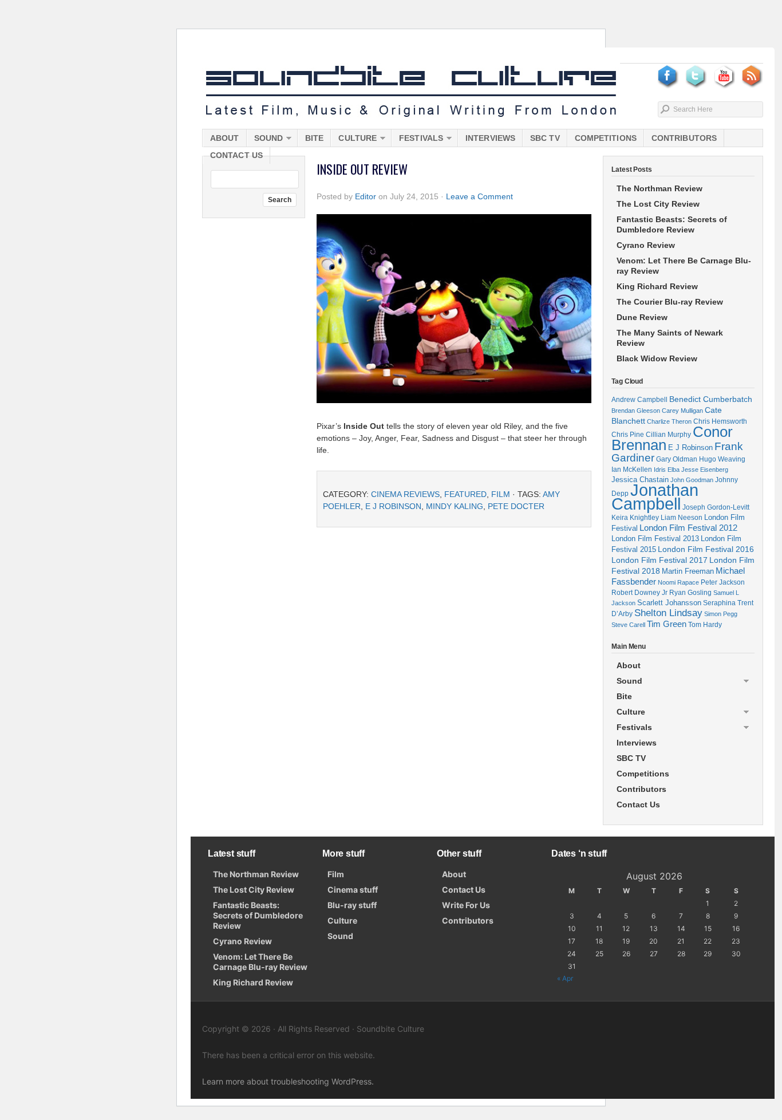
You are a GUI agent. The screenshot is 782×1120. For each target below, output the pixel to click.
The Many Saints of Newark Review (670, 338)
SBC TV (545, 138)
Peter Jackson (723, 582)
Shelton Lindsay (668, 613)
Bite (314, 138)
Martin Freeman (688, 571)
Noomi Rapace (678, 582)
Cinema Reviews (405, 494)
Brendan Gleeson (635, 410)
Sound (265, 140)
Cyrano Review (646, 245)
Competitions (606, 138)
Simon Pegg (720, 613)
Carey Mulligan (682, 410)
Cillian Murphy (668, 435)
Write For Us (466, 905)
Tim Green (666, 624)
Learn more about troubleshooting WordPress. (288, 1081)
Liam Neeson (681, 518)
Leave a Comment (479, 196)
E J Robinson (393, 506)
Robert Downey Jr (639, 593)
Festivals (417, 140)
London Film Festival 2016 (706, 549)
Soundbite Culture (411, 91)
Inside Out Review (362, 169)
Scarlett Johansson (669, 602)
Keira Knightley (635, 517)
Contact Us (236, 155)
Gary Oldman (676, 459)
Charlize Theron (669, 421)
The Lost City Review (658, 203)
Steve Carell (628, 624)
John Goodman (691, 479)
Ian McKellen (631, 470)
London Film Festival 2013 (655, 538)
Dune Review (642, 317)
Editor (365, 196)
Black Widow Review (657, 358)
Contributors (684, 138)
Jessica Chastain (640, 479)
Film (500, 494)
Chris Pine (627, 434)
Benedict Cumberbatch (710, 399)
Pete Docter (516, 506)
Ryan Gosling (690, 593)
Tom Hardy (705, 625)
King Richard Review (657, 286)
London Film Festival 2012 (688, 528)
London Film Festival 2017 (659, 560)
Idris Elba (667, 469)
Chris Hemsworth (720, 421)
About (224, 138)
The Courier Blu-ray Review (670, 301)
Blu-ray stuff (352, 905)
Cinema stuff (352, 889)
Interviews (490, 138)
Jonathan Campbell (654, 496)
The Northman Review (659, 188)
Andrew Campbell (639, 400)
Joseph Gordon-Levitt (715, 507)
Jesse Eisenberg (704, 469)
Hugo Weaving (722, 459)
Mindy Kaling (454, 506)
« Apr (565, 978)
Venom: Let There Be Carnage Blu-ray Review (684, 265)
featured (465, 494)
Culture (354, 140)
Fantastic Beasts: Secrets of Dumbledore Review (672, 224)
